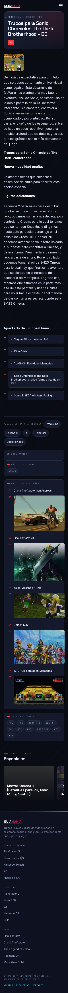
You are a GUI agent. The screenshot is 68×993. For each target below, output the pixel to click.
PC (10, 729)
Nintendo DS (11, 913)
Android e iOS (12, 877)
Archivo (8, 985)
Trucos (30, 17)
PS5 (11, 723)
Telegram (40, 433)
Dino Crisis (20, 351)
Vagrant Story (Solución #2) (31, 339)
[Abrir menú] (60, 5)
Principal (14, 17)
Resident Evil (12, 955)
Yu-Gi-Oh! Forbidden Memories (33, 363)
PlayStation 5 (12, 851)
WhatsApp (52, 423)
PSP (6, 920)
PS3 (29, 729)
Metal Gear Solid (14, 962)
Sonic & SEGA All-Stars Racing (33, 395)
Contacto (37, 985)
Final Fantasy (12, 935)
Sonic (12, 471)
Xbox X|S (34, 723)
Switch (50, 723)
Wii (56, 729)
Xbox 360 (43, 729)
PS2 (11, 735)
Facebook (12, 433)
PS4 (21, 723)
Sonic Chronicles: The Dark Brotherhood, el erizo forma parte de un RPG (35, 379)
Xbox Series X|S (14, 858)
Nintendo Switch (14, 864)
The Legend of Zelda (17, 949)
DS (40, 17)
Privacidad (22, 985)
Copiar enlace (15, 441)
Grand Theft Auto (14, 942)
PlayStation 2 (12, 893)
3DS (19, 729)
